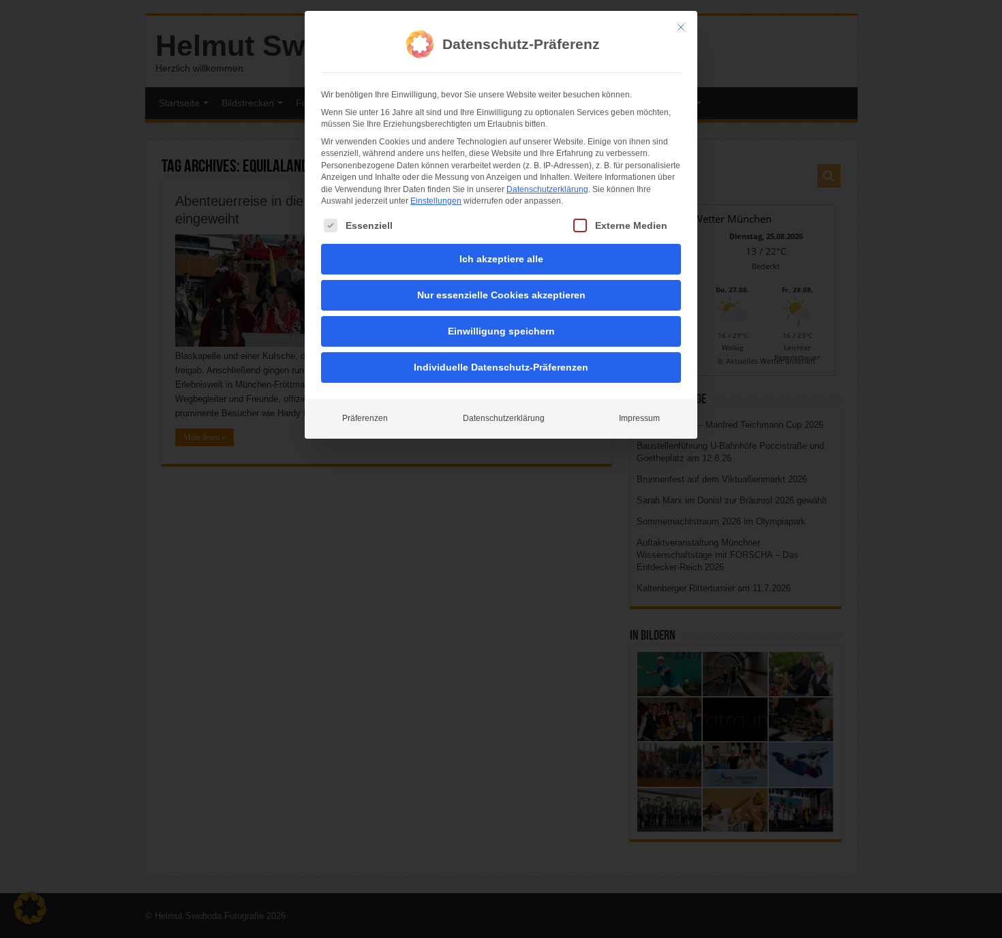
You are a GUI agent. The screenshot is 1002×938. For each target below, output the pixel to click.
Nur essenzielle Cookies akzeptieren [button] (501, 295)
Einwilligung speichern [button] (501, 331)
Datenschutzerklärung (547, 189)
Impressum (639, 418)
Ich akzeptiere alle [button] (501, 258)
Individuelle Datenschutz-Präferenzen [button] (501, 367)
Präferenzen (365, 418)
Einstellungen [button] (435, 201)
